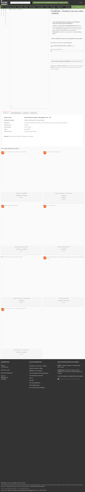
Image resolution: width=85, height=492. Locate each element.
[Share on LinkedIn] (56, 70)
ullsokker (57, 69)
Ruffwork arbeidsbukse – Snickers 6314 (63, 193)
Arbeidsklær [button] (20, 7)
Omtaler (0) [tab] (25, 113)
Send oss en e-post (5, 370)
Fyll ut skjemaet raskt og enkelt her (37, 486)
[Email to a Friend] (54, 70)
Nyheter (26, 7)
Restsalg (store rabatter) (10, 7)
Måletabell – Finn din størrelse (35, 370)
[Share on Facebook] (51, 70)
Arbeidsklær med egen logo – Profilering (38, 365)
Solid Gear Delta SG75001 (63, 246)
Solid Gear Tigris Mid (63, 298)
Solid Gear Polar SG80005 (21, 193)
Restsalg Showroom (71, 65)
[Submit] (31, 3)
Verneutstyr (52, 7)
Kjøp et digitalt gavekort (34, 385)
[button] (83, 7)
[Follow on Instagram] (72, 2)
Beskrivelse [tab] (6, 113)
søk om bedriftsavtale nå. (76, 61)
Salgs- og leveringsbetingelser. (9, 488)
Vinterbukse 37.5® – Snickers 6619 (21, 349)
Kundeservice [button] (60, 7)
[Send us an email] (74, 2)
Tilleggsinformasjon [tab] (16, 113)
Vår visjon (31, 380)
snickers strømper (74, 67)
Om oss (31, 377)
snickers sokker (65, 67)
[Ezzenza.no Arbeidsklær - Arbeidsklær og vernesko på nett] (4, 2)
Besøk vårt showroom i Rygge (36, 368)
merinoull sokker (58, 67)
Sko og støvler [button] (40, 7)
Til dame (47, 7)
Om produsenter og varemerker (36, 375)
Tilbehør (56, 9)
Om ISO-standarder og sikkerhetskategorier (38, 373)
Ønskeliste (68, 7)
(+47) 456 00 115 (4, 367)
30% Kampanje (32, 7)
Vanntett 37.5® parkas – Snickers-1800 (21, 298)
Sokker (62, 9)
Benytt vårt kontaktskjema (6, 373)
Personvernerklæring (23, 488)
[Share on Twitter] (52, 70)
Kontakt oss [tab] (34, 113)
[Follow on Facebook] (71, 2)
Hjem (3, 7)
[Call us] (75, 2)
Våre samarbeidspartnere (34, 382)
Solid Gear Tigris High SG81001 (21, 246)
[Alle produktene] (64, 7)
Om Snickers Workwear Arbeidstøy (37, 387)
